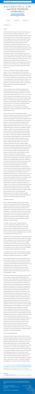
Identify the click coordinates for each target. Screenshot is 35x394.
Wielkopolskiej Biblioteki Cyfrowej (22, 381)
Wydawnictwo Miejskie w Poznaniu (25, 369)
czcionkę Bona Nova (15, 390)
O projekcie (5, 390)
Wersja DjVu (8, 20)
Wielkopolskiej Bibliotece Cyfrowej (18, 368)
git (24, 385)
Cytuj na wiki (5, 373)
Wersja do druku (25, 20)
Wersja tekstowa (16, 20)
